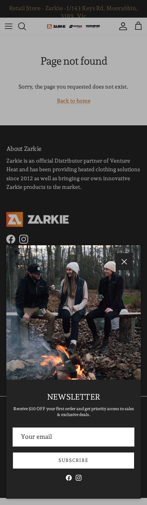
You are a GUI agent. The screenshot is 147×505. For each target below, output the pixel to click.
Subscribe (73, 460)
